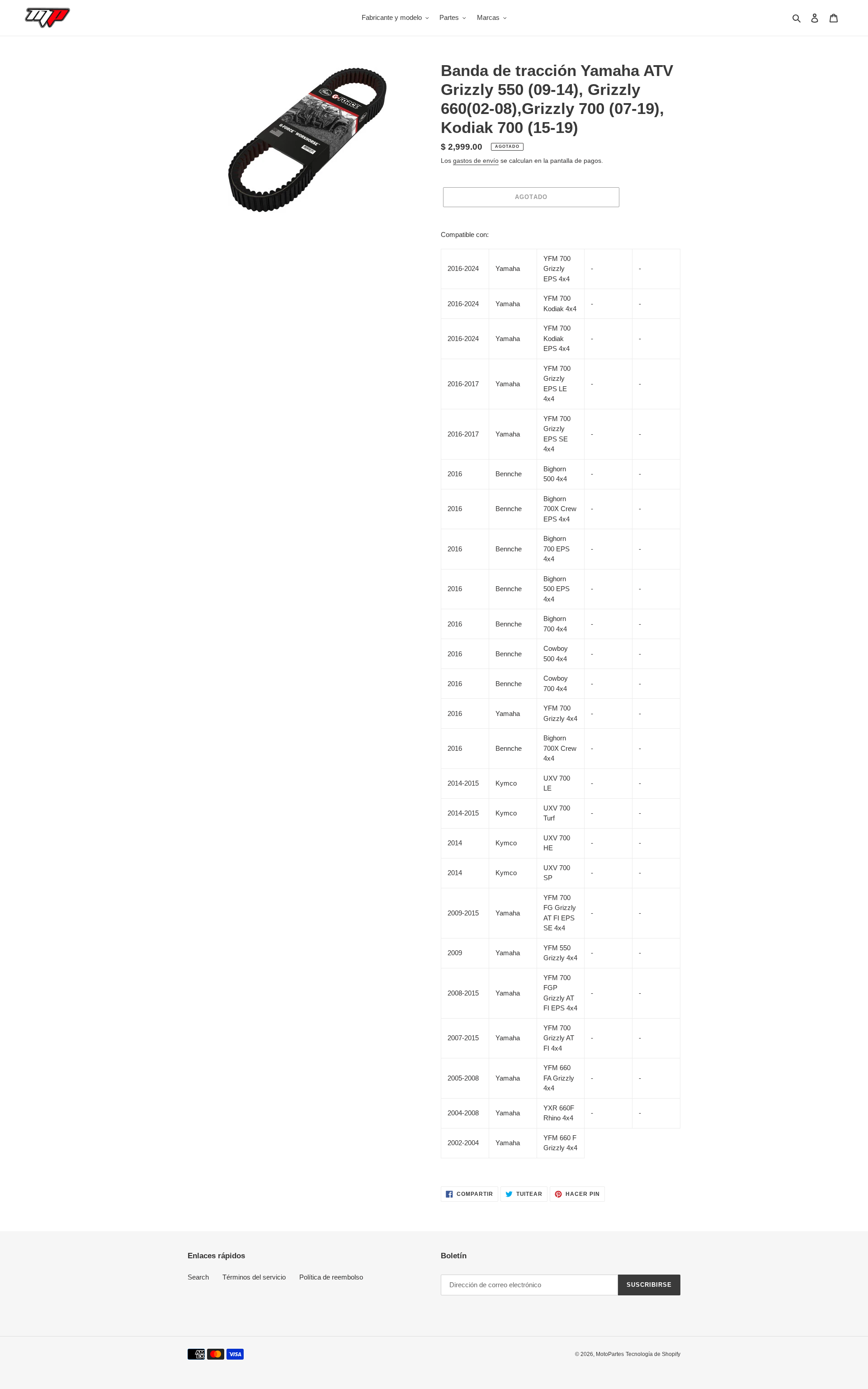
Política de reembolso (331, 1277)
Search (198, 1277)
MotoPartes (610, 1354)
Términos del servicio (254, 1277)
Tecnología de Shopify (653, 1354)
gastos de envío (476, 160)
